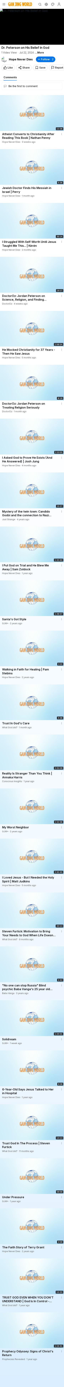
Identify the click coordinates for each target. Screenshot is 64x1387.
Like (10, 67)
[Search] (40, 4)
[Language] (46, 4)
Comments (10, 77)
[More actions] (61, 134)
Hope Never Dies (21, 59)
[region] (32, 27)
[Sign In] (59, 4)
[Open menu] (4, 4)
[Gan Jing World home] (20, 4)
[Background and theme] (52, 4)
